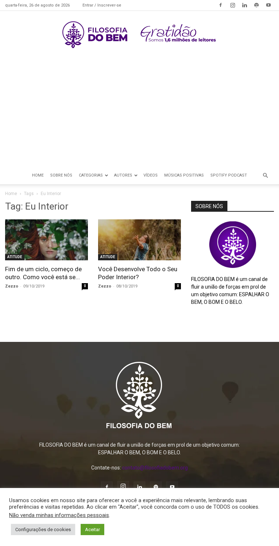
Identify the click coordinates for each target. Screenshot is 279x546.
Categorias (91, 175)
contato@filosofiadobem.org (155, 468)
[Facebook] (220, 5)
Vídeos (150, 175)
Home (38, 175)
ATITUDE (14, 257)
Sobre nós (61, 175)
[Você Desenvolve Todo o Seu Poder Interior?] (139, 239)
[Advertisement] (139, 112)
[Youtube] (268, 5)
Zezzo (11, 286)
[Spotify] (256, 5)
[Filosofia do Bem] (139, 34)
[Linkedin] (244, 5)
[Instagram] (232, 5)
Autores (123, 175)
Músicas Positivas (184, 175)
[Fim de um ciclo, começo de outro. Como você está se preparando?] (46, 239)
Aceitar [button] (92, 529)
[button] (265, 175)
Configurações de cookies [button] (43, 529)
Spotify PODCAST (228, 175)
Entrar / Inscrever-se (101, 5)
